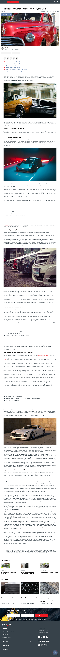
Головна (2, 5)
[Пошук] (52, 2)
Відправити (41, 615)
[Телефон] (54, 2)
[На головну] (4, 1)
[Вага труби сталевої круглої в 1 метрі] (30, 588)
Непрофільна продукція (6, 637)
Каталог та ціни (13, 1)
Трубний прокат (5, 634)
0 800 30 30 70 (42, 629)
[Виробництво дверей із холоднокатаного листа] (25, 565)
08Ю (5, 359)
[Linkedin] (39, 637)
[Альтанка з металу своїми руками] (5, 565)
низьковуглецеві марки (43, 355)
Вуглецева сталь (7, 225)
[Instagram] (44, 637)
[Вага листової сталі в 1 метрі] (10, 588)
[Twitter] (47, 637)
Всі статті (7, 5)
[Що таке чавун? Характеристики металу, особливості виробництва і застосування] (49, 588)
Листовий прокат (5, 632)
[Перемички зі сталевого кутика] (44, 565)
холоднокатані (26, 358)
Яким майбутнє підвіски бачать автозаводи (16, 65)
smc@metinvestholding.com (44, 634)
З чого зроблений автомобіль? (14, 63)
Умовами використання (26, 619)
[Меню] (2, 2)
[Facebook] (41, 637)
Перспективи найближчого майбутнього (15, 71)
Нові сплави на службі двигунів (13, 67)
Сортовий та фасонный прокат (8, 631)
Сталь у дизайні (15, 52)
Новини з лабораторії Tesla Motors (14, 61)
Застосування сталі (6, 52)
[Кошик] (57, 2)
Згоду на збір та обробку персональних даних (40, 619)
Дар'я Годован (9, 48)
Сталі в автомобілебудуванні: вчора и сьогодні (17, 69)
